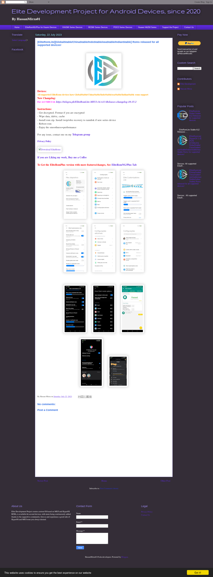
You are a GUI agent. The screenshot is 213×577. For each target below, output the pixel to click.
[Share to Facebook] (87, 396)
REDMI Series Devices (98, 27)
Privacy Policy (44, 141)
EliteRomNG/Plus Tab (124, 165)
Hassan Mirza (186, 89)
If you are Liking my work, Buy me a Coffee (62, 157)
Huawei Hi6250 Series (147, 27)
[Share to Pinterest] (90, 396)
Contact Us (189, 27)
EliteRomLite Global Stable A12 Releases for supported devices (195, 115)
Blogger (124, 557)
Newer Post (42, 480)
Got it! (197, 572)
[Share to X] (84, 396)
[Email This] (79, 396)
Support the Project (170, 27)
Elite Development (188, 84)
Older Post (165, 480)
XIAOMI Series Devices (72, 27)
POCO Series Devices (122, 27)
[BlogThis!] (82, 396)
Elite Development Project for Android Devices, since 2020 (106, 11)
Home (16, 27)
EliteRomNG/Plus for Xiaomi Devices (41, 27)
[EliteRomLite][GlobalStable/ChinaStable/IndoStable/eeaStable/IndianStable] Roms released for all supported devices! (189, 178)
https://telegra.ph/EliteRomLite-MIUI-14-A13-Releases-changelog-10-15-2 (96, 102)
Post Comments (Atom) (109, 488)
